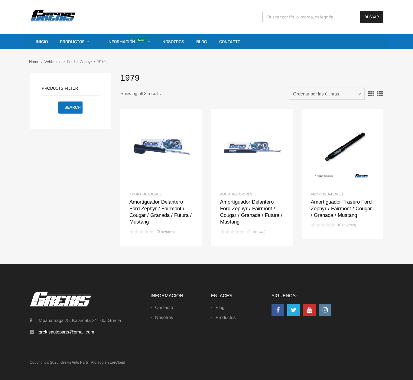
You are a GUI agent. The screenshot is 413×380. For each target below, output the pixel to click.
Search (72, 107)
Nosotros (173, 41)
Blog (201, 41)
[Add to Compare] (161, 149)
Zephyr (86, 62)
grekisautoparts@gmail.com (66, 331)
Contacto (229, 41)
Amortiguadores (145, 194)
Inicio (42, 41)
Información (126, 41)
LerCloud (117, 362)
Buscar (372, 17)
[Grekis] (53, 20)
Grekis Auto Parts (74, 362)
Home (34, 62)
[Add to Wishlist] (151, 149)
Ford (71, 62)
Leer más (171, 149)
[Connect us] (278, 310)
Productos (72, 41)
